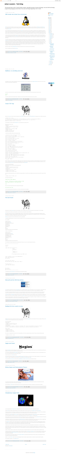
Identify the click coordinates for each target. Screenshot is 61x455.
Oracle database (21, 116)
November (51, 34)
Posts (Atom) (10, 445)
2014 (49, 24)
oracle (13, 192)
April (50, 42)
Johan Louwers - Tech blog (14, 4)
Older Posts (44, 444)
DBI (5, 213)
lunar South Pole (39, 410)
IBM (8, 52)
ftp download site (25, 162)
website (30, 357)
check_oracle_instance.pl (25, 357)
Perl (15, 192)
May (50, 41)
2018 (49, 20)
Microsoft (7, 294)
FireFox (23, 295)
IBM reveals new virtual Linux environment (16, 14)
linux (9, 52)
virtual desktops (17, 289)
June (50, 40)
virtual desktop (12, 294)
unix (14, 52)
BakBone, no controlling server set (14, 70)
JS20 (5, 40)
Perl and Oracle (9, 197)
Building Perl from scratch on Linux (14, 306)
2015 (49, 23)
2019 (49, 19)
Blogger (34, 452)
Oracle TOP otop (9, 103)
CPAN (8, 192)
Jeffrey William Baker (12, 271)
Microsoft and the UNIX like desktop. (14, 280)
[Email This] (25, 51)
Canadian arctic (32, 431)
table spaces (17, 356)
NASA (8, 410)
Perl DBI (30, 116)
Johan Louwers (51, 13)
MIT (11, 414)
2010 (49, 29)
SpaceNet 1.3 (31, 415)
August (51, 38)
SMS (6, 357)
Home (26, 444)
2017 (49, 21)
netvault (22, 81)
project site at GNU (12, 162)
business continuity (15, 352)
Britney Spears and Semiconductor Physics (16, 367)
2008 (49, 31)
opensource (11, 52)
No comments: (21, 51)
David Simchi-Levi (35, 414)
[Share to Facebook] (28, 51)
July (50, 39)
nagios (8, 362)
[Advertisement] (26, 62)
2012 (49, 27)
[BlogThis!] (26, 51)
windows (16, 301)
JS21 (7, 40)
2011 (49, 28)
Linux (5, 289)
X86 (15, 52)
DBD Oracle (33, 116)
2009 (49, 30)
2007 (49, 32)
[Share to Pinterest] (29, 51)
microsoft (10, 301)
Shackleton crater (34, 410)
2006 (49, 64)
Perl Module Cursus (16, 122)
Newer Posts (7, 444)
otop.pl (9, 116)
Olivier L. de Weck (16, 414)
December (51, 33)
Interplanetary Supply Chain (12, 393)
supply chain (8, 421)
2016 (49, 22)
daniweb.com (16, 48)
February (51, 62)
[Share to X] (27, 51)
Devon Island (28, 431)
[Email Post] (24, 51)
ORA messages (21, 356)
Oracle (12, 210)
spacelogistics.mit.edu (16, 438)
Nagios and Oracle (10, 343)
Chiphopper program (15, 46)
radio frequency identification (21, 434)
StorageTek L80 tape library (34, 81)
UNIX (21, 30)
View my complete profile (50, 15)
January (51, 63)
